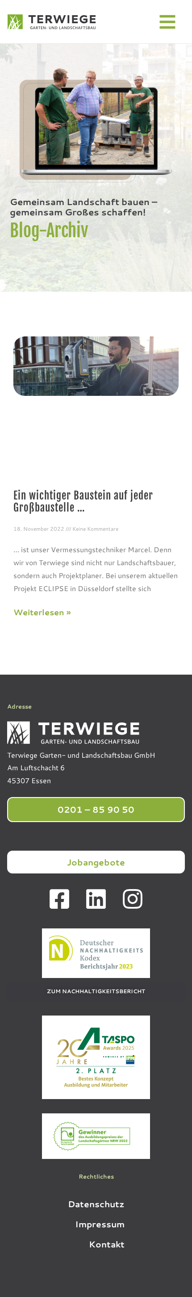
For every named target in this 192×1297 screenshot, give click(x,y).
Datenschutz (96, 1204)
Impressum (100, 1224)
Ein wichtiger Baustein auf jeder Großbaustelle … (83, 502)
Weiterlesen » (42, 612)
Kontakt (107, 1244)
